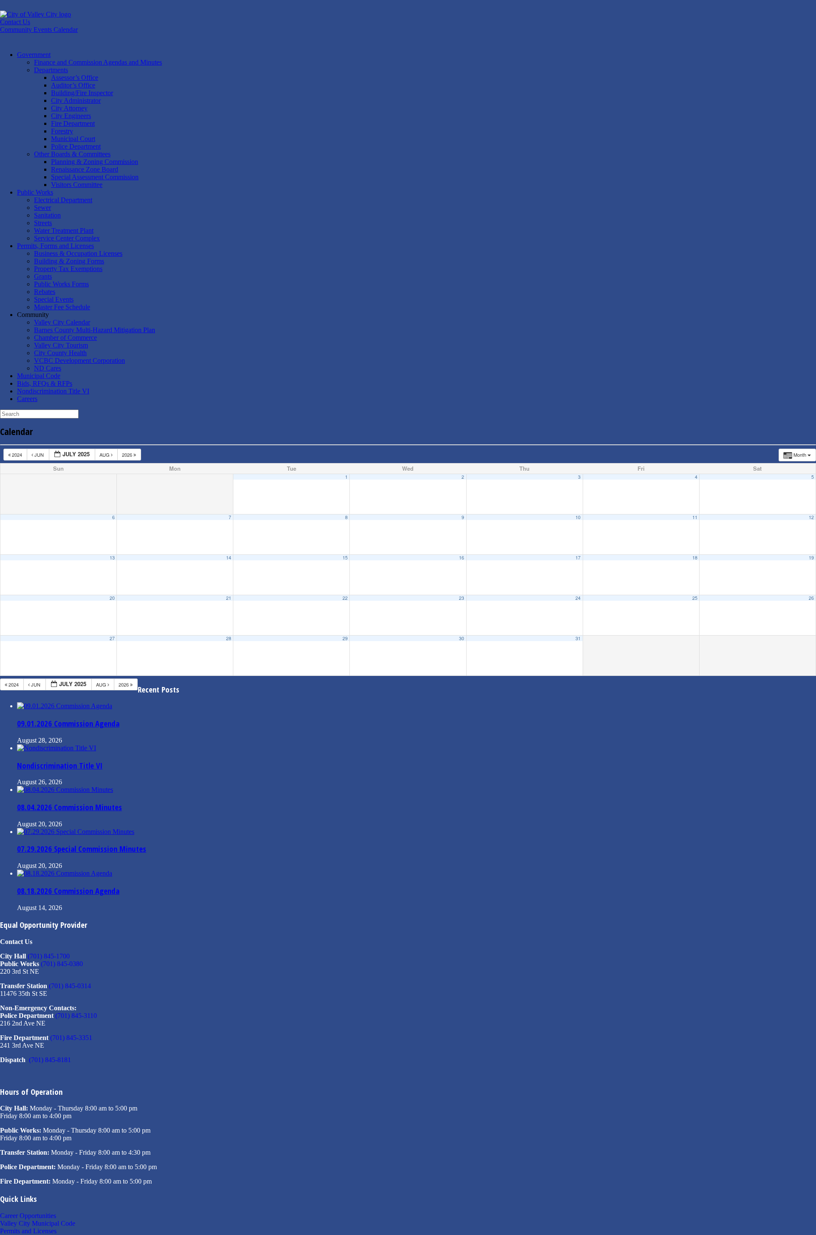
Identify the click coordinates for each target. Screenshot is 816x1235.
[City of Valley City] (35, 14)
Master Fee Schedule (62, 307)
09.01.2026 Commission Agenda (68, 723)
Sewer (42, 207)
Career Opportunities (28, 1215)
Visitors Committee (76, 184)
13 (112, 557)
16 (461, 557)
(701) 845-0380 (62, 963)
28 (228, 638)
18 (694, 557)
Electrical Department (63, 199)
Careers (27, 398)
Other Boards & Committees (72, 154)
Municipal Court (73, 138)
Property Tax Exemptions (68, 268)
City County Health (60, 352)
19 (811, 557)
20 (112, 598)
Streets (43, 222)
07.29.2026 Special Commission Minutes (81, 848)
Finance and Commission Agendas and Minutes (98, 62)
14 (228, 557)
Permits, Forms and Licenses (55, 245)
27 (112, 638)
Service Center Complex (67, 238)
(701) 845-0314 (70, 985)
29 (345, 638)
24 (578, 598)
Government (34, 54)
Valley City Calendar (62, 322)
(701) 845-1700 (49, 956)
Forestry (62, 131)
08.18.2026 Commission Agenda (68, 890)
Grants (43, 276)
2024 (17, 454)
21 (228, 598)
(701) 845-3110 (76, 1015)
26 (811, 598)
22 (345, 598)
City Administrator (76, 100)
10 (578, 517)
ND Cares (47, 368)
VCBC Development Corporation (79, 360)
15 (345, 557)
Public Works (35, 192)
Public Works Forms (61, 284)
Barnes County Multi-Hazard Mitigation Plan (94, 329)
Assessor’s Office (74, 77)
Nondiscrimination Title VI (53, 391)
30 (461, 638)
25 (694, 598)
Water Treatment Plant (64, 230)
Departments (51, 69)
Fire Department (73, 123)
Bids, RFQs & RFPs (44, 383)
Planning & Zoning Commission (94, 161)
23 (461, 598)
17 (578, 557)
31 (578, 638)
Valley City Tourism (61, 345)
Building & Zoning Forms (69, 261)
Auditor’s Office (73, 85)
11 (694, 517)
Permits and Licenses (28, 1231)
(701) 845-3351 (71, 1037)
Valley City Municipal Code (37, 1223)
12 (811, 517)
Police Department (76, 146)
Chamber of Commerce (65, 337)
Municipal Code (38, 375)
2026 (127, 454)
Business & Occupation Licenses (78, 253)
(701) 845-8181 (50, 1059)
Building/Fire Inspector (82, 92)
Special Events (54, 299)
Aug (105, 454)
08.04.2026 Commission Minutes (69, 807)
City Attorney (69, 108)
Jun (39, 454)
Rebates (44, 291)
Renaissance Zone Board (84, 169)
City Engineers (71, 115)
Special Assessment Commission (95, 177)
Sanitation (47, 215)
